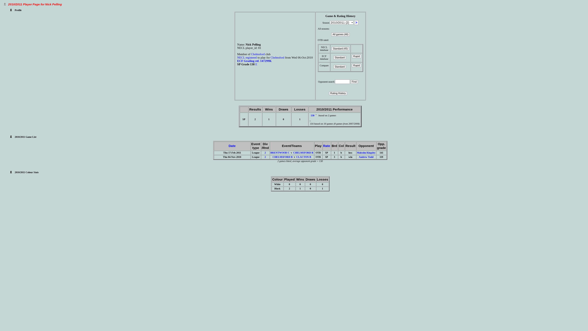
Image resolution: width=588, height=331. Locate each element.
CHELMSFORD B (303, 152)
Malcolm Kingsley (366, 152)
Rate (326, 146)
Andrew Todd (366, 157)
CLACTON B (303, 157)
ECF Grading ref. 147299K (254, 61)
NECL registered (247, 57)
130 (312, 115)
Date (232, 146)
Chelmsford (258, 54)
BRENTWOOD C (280, 152)
